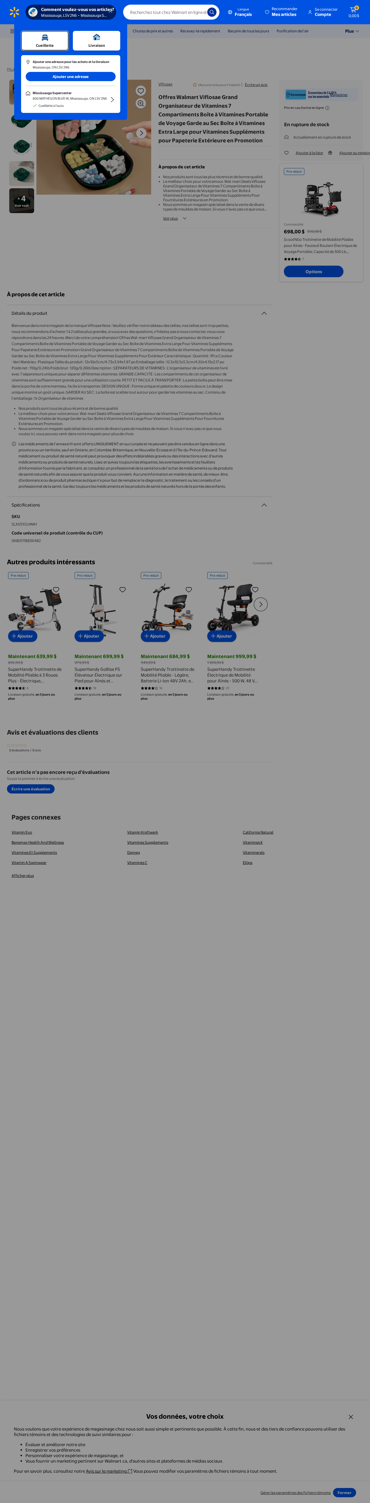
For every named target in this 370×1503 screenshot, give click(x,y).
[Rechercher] (212, 12)
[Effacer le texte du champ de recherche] (199, 12)
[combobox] (171, 12)
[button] (281, 12)
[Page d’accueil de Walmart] (14, 12)
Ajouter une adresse (71, 76)
